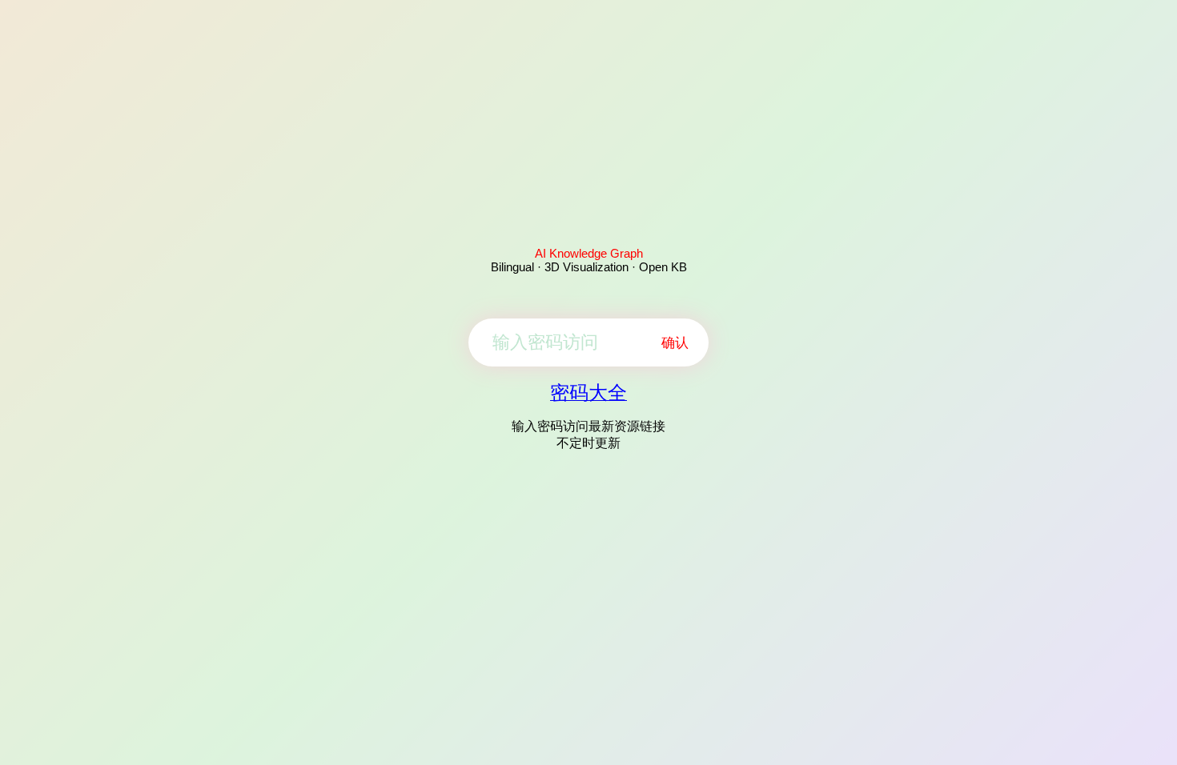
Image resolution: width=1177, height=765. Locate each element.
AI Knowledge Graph (589, 253)
